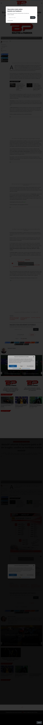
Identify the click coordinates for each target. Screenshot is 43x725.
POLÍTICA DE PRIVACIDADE (26, 368)
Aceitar (12, 366)
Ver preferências (30, 366)
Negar (21, 366)
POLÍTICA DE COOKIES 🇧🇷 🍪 (17, 368)
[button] (33, 356)
